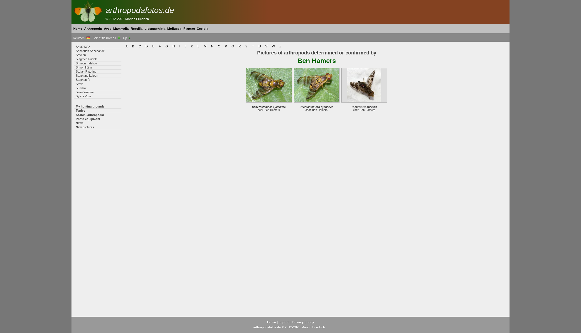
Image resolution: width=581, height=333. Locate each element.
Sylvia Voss (83, 96)
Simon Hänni (84, 67)
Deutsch (79, 38)
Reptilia (137, 28)
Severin (81, 55)
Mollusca (174, 28)
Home (77, 28)
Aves (107, 28)
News (79, 123)
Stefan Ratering (86, 71)
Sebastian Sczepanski (90, 51)
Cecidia (202, 28)
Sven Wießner (85, 92)
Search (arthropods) (90, 115)
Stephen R (83, 79)
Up (125, 38)
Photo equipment (88, 119)
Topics (80, 110)
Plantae (189, 28)
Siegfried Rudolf (86, 59)
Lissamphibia (155, 28)
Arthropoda (93, 28)
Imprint (284, 322)
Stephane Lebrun (87, 75)
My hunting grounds (90, 106)
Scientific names (105, 38)
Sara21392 (83, 47)
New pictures (85, 127)
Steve (80, 84)
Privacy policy (303, 322)
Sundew (81, 88)
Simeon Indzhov (86, 63)
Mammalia (121, 28)
